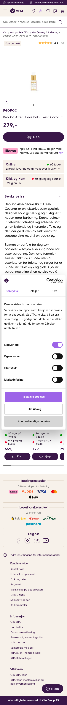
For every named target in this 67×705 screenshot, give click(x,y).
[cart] (62, 11)
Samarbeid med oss (22, 647)
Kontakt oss (17, 569)
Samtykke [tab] (12, 291)
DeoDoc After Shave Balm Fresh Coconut (25, 35)
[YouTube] (46, 540)
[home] (17, 11)
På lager (55, 164)
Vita (5, 32)
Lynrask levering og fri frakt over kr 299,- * (33, 168)
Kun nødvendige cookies (33, 421)
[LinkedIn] (37, 540)
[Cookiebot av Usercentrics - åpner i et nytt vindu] (47, 280)
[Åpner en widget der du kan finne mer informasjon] (52, 689)
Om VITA (15, 621)
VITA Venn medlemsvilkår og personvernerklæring (27, 682)
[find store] (33, 11)
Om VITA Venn (18, 675)
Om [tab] (54, 291)
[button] (60, 22)
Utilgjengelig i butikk (48, 178)
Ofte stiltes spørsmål (22, 574)
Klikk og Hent (15, 178)
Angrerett (16, 584)
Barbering (52, 32)
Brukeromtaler (18, 605)
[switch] (57, 356)
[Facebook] (18, 540)
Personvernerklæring (22, 632)
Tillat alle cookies (33, 396)
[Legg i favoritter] (6, 102)
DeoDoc (10, 110)
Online (10, 164)
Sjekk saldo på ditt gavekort (26, 589)
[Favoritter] (48, 11)
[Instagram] (27, 540)
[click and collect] (55, 11)
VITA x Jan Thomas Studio (25, 652)
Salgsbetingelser (20, 600)
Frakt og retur (18, 579)
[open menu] (5, 11)
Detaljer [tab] (33, 291)
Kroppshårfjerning (35, 32)
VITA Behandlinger (21, 658)
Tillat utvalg (33, 409)
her (61, 152)
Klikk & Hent (17, 594)
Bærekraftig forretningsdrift (26, 637)
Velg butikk (14, 183)
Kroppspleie (16, 32)
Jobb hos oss (17, 642)
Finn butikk (16, 627)
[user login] (40, 11)
